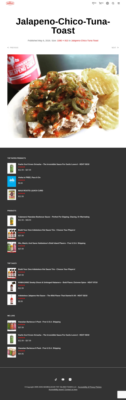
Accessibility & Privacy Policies (90, 387)
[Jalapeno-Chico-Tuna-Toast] (63, 96)
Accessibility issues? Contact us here (63, 389)
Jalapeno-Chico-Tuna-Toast (84, 40)
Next (114, 47)
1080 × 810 (62, 40)
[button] (94, 3)
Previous (14, 47)
